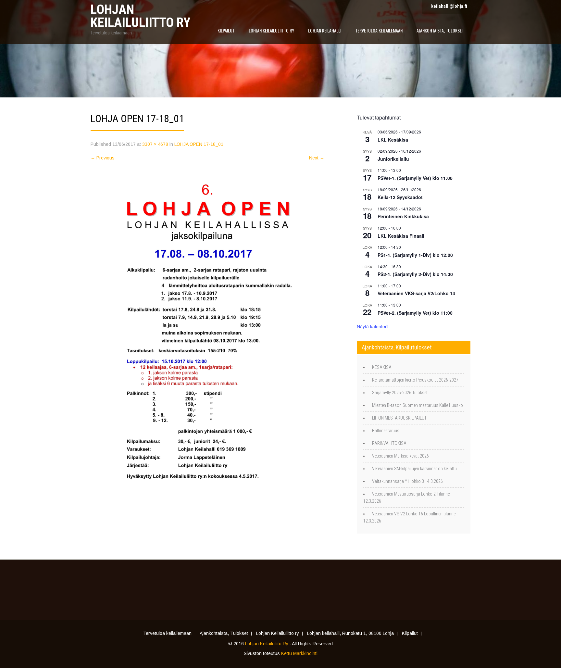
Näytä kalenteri (372, 326)
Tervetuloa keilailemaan (379, 30)
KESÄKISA (382, 367)
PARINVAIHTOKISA (389, 443)
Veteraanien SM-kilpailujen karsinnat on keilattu (414, 468)
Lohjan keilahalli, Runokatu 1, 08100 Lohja (350, 634)
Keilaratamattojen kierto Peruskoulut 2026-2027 (415, 380)
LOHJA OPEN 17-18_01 (198, 144)
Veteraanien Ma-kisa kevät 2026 (400, 456)
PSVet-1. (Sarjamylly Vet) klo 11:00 (415, 178)
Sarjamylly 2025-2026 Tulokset (400, 392)
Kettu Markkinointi (299, 653)
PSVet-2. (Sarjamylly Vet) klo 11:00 (415, 312)
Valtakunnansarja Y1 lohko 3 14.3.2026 (407, 481)
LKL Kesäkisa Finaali (401, 236)
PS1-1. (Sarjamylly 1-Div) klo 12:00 (415, 255)
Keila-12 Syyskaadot (400, 197)
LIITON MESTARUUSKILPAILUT (399, 418)
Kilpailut (226, 30)
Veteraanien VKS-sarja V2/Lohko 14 (416, 293)
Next (316, 157)
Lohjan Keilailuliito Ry (267, 643)
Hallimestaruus (385, 430)
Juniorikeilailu (393, 159)
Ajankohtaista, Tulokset (440, 30)
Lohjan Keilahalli (324, 30)
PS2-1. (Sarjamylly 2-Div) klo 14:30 (415, 274)
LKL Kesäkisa (393, 139)
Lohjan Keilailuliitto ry (271, 30)
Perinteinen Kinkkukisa (403, 216)
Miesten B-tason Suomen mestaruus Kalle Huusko (417, 405)
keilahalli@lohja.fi (449, 6)
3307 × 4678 (155, 144)
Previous (103, 157)
